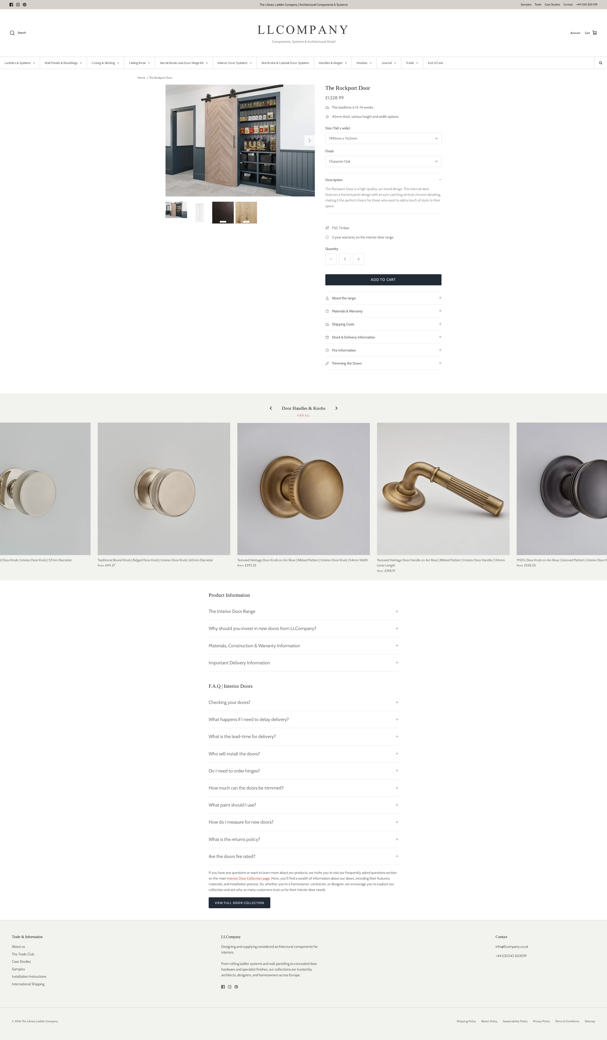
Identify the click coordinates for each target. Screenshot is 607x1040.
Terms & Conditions (567, 1021)
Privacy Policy (541, 1021)
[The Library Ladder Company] (303, 33)
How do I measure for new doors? (241, 822)
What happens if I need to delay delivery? (249, 719)
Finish (329, 151)
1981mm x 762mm (343, 138)
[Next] (309, 140)
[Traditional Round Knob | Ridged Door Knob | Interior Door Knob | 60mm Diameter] (164, 489)
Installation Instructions (29, 976)
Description (334, 180)
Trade (538, 4)
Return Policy (489, 1021)
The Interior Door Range (232, 611)
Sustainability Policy (515, 1021)
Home (141, 77)
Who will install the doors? (234, 754)
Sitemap (590, 1021)
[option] (240, 141)
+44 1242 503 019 (587, 4)
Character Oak (339, 161)
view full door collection (239, 903)
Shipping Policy (466, 1021)
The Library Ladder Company (40, 1021)
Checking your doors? (229, 702)
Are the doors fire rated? (232, 856)
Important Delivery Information (239, 663)
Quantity (331, 249)
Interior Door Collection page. (249, 878)
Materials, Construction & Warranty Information (254, 645)
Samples (526, 4)
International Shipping (28, 984)
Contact (568, 4)
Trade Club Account (323, 4)
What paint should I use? (232, 805)
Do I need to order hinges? (234, 771)
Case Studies (552, 4)
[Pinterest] (24, 4)
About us (18, 946)
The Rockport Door (160, 77)
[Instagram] (18, 4)
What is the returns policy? (234, 839)
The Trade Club (23, 954)
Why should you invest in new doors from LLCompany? (262, 628)
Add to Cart (383, 280)
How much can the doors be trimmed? (246, 788)
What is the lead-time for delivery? (242, 736)
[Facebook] (11, 4)
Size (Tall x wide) (337, 128)
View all (303, 415)
